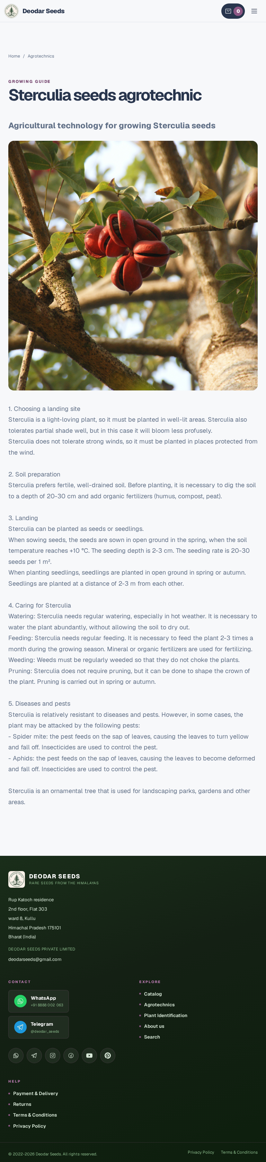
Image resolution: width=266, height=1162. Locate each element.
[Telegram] (34, 1055)
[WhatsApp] (16, 1055)
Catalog (153, 994)
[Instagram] (52, 1055)
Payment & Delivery (35, 1093)
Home (14, 56)
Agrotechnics (159, 1004)
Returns (22, 1104)
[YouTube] (89, 1055)
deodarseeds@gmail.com (35, 959)
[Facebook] (71, 1055)
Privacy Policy (29, 1126)
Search (152, 1037)
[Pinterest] (107, 1055)
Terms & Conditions (35, 1115)
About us (154, 1026)
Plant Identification (165, 1015)
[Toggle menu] (254, 11)
